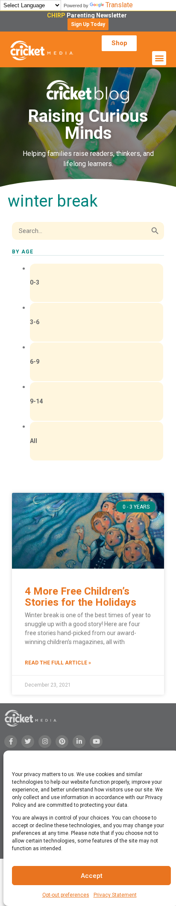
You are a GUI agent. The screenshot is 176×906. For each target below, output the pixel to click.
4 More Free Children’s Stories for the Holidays (80, 596)
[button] (88, 24)
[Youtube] (96, 741)
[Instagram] (44, 741)
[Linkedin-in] (79, 741)
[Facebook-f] (10, 741)
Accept (92, 876)
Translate (119, 5)
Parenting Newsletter (88, 15)
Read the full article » (58, 663)
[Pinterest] (62, 741)
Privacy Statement (115, 895)
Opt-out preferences (65, 895)
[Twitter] (27, 741)
